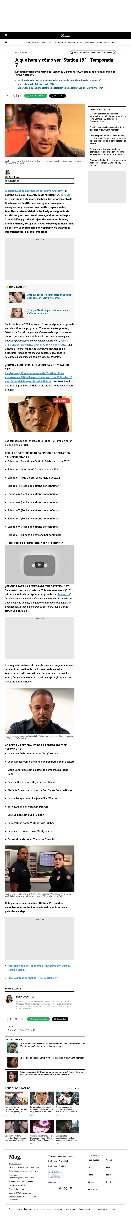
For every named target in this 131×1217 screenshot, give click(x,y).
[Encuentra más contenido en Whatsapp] (19, 95)
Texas (43, 42)
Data (108, 1167)
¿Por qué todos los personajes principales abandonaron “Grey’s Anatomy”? (49, 296)
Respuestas (93, 1160)
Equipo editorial (15, 1164)
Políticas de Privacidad (58, 1161)
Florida (27, 42)
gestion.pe (46, 1209)
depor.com (58, 1209)
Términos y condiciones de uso (61, 1156)
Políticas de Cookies (57, 1166)
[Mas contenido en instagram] (71, 1188)
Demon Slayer (90, 42)
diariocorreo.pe (85, 1209)
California (35, 42)
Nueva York (52, 42)
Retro (108, 1175)
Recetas (109, 1182)
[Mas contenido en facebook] (60, 1188)
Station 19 (13, 1030)
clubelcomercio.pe (31, 1209)
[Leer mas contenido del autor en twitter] (33, 996)
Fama (90, 1175)
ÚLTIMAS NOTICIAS (99, 110)
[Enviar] (6, 42)
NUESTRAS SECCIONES (96, 1156)
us (89, 1167)
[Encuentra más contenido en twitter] (14, 95)
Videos (109, 1160)
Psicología (62, 42)
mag (113, 1209)
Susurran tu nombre (75, 42)
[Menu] (7, 35)
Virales (91, 1182)
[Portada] (15, 1161)
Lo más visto (13, 1040)
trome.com (71, 1209)
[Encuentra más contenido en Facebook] (8, 95)
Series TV (24, 1030)
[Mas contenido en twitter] (65, 1188)
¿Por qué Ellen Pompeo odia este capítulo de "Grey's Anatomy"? (48, 312)
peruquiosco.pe (101, 1209)
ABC (33, 1030)
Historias (92, 1189)
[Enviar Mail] (6, 177)
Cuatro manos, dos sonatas (106, 42)
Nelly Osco (14, 177)
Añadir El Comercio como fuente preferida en (93, 52)
